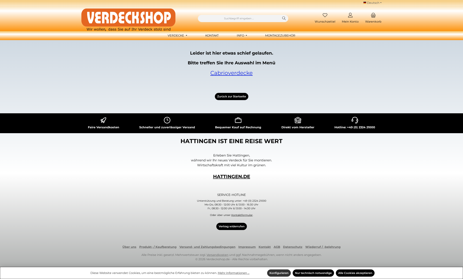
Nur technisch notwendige (313, 273)
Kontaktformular (242, 215)
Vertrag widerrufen (232, 226)
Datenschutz (292, 247)
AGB (277, 247)
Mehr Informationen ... (233, 273)
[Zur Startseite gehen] (128, 19)
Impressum (247, 247)
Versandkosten (217, 255)
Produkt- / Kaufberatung (158, 247)
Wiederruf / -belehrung (323, 247)
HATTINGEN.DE (231, 176)
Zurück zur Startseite (231, 96)
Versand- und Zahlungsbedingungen (207, 247)
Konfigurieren (278, 273)
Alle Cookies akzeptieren (355, 273)
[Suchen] (284, 18)
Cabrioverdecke (231, 73)
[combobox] (239, 18)
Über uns (129, 247)
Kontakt (265, 247)
